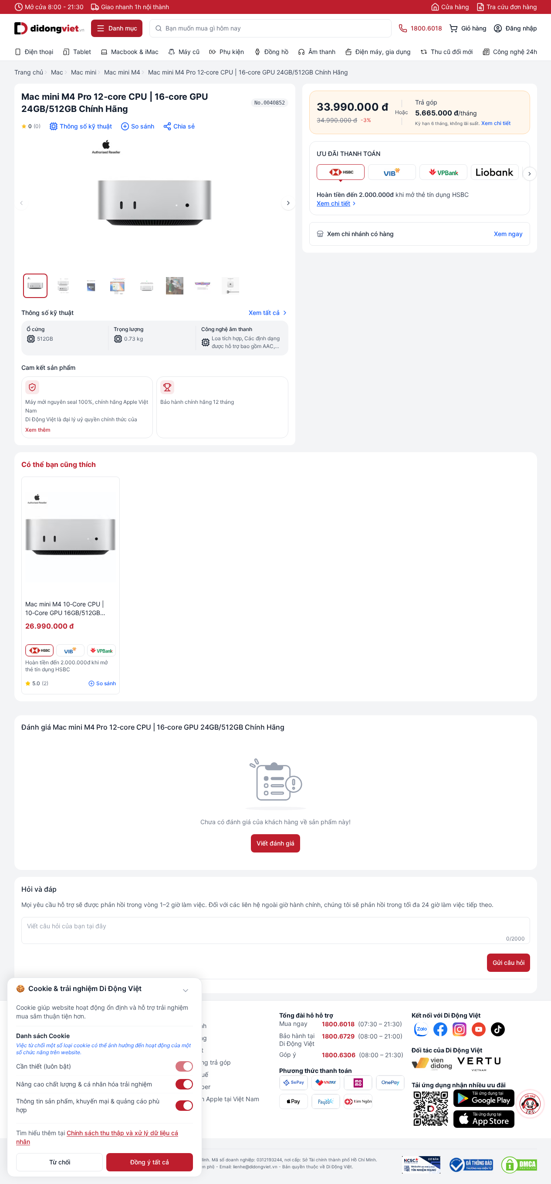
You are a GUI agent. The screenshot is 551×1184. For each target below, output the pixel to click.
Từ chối (59, 1162)
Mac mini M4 (122, 72)
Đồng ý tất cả (149, 1162)
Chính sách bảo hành (176, 1025)
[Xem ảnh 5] (147, 286)
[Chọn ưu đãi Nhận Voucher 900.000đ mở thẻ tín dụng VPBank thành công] (443, 172)
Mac (57, 72)
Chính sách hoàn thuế (177, 1074)
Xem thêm (38, 429)
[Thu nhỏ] (185, 990)
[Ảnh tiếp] (288, 203)
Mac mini (83, 72)
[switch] (184, 1066)
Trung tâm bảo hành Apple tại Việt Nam (203, 1099)
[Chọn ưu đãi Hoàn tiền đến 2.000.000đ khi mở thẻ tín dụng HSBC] (341, 172)
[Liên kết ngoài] (421, 1029)
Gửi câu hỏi (508, 962)
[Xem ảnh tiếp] (530, 174)
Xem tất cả (264, 312)
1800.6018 (338, 1024)
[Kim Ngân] (358, 1101)
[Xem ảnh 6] (174, 286)
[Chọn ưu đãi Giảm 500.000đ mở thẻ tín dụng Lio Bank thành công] (495, 172)
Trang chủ (28, 72)
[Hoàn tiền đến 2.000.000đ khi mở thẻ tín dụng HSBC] (39, 650)
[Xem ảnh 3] (91, 286)
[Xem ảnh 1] (35, 286)
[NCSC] (421, 1165)
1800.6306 (338, 1055)
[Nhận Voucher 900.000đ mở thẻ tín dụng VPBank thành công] (101, 650)
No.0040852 (269, 103)
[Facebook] (440, 1029)
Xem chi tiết (495, 123)
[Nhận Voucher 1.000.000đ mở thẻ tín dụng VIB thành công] (70, 650)
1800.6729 (338, 1036)
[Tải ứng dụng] (483, 1098)
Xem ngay (508, 233)
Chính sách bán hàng (177, 1038)
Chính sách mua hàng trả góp (189, 1062)
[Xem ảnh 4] (119, 286)
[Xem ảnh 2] (63, 286)
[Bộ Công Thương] (470, 1165)
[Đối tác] (432, 1064)
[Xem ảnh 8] (230, 286)
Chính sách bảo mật (175, 1050)
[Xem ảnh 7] (202, 286)
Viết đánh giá (275, 843)
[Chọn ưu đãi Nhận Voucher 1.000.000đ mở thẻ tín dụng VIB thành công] (392, 172)
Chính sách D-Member (178, 1086)
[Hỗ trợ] (530, 1104)
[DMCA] (519, 1165)
